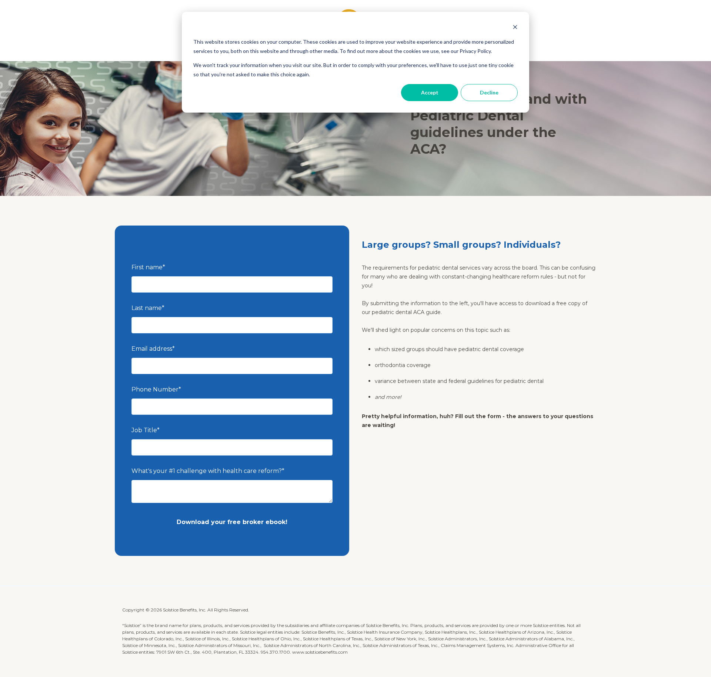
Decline (489, 92)
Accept (429, 92)
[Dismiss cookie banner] (515, 28)
